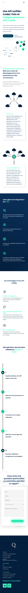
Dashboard (5, 569)
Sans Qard (9, 114)
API (3, 565)
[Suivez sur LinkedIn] (5, 586)
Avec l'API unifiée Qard (13, 168)
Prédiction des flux (7, 577)
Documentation (6, 557)
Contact (5, 552)
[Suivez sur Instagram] (9, 586)
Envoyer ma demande (17, 521)
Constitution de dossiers (8, 576)
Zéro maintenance (9, 330)
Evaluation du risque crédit (9, 574)
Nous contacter (8, 36)
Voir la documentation (19, 36)
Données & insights (7, 567)
